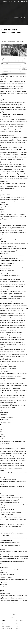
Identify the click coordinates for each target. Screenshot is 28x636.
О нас (17, 623)
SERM (3, 623)
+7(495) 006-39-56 (14, 1)
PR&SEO (10, 164)
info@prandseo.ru (14, 617)
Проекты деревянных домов (7, 509)
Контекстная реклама (6, 626)
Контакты (18, 628)
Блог (17, 626)
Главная (16, 17)
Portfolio (22, 17)
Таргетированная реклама (7, 628)
